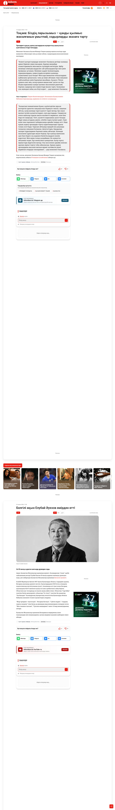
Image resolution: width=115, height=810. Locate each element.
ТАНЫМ (77, 3)
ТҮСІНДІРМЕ (58, 3)
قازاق (62, 41)
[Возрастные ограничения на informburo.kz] (100, 3)
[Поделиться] (111, 806)
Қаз (55, 41)
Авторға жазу (94, 41)
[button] (104, 8)
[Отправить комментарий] (66, 220)
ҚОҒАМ (51, 3)
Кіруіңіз (22, 216)
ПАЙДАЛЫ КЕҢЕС (68, 3)
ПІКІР (82, 3)
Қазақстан (56, 191)
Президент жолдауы (26, 191)
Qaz (58, 41)
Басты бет (6, 12)
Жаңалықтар (15, 12)
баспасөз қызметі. (60, 578)
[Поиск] (103, 3)
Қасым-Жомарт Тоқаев (43, 191)
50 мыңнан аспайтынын (39, 157)
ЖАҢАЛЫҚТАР (43, 3)
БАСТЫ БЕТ (34, 3)
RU (110, 3)
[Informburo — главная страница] (10, 3)
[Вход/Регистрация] (106, 3)
